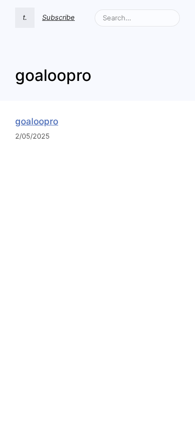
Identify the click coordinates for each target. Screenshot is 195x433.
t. (25, 17)
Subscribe (58, 17)
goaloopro (36, 121)
